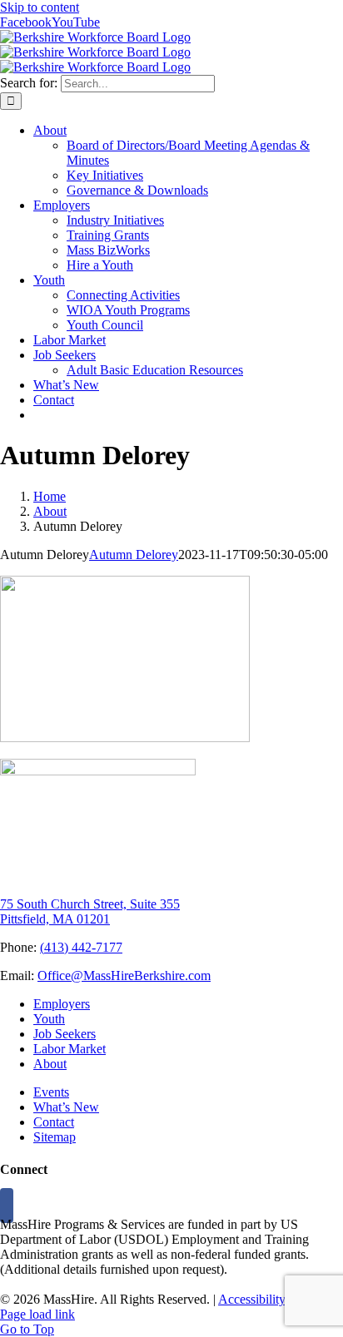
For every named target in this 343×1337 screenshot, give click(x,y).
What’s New (66, 1107)
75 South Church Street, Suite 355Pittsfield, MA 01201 (90, 911)
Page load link (37, 1314)
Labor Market (69, 1049)
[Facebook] (6, 1205)
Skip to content (39, 7)
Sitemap (54, 1137)
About (50, 1064)
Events (51, 1092)
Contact (53, 1122)
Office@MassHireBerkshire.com (124, 975)
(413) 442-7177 (81, 947)
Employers (61, 1004)
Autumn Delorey (133, 554)
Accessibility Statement (279, 1299)
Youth (49, 1019)
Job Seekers (64, 1034)
